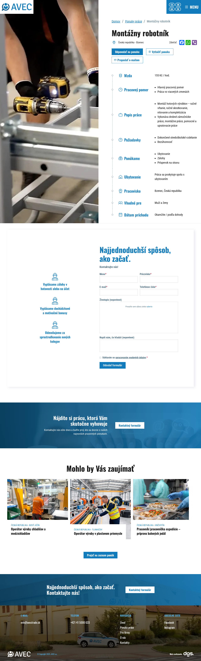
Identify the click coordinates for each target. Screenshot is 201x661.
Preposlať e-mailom (128, 60)
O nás (123, 637)
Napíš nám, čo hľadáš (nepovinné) (117, 337)
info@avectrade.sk (30, 622)
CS (172, 4)
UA (172, 9)
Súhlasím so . (124, 357)
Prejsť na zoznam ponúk (100, 555)
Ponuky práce (133, 21)
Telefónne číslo (147, 286)
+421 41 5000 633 (80, 622)
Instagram (169, 627)
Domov (116, 21)
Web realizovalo (176, 654)
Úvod (122, 622)
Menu (194, 7)
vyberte (149, 307)
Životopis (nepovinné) (111, 299)
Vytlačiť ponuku (161, 52)
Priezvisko (145, 274)
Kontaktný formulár (130, 425)
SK (178, 4)
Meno (102, 274)
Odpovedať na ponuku (127, 52)
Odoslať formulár (112, 365)
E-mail (103, 286)
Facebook (169, 622)
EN (178, 9)
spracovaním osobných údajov (130, 357)
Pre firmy (125, 632)
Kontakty (124, 642)
